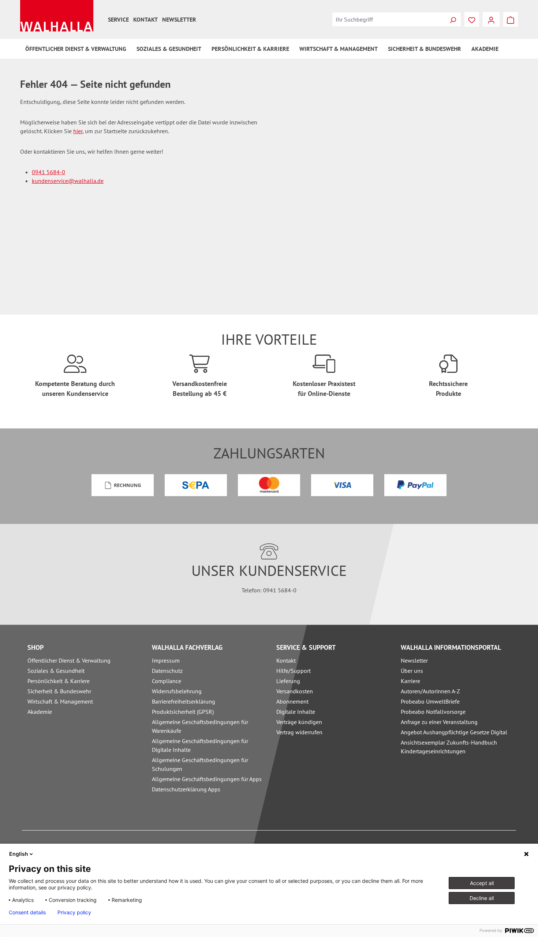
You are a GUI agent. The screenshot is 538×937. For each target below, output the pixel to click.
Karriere (410, 681)
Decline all (482, 898)
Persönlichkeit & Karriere (58, 681)
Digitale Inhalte (295, 711)
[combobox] (388, 19)
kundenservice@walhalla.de (68, 180)
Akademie (39, 711)
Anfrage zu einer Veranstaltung (439, 722)
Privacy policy (74, 912)
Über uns (412, 670)
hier (77, 131)
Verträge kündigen (299, 722)
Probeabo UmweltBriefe (430, 701)
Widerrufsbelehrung (177, 691)
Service (118, 19)
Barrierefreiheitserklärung (183, 701)
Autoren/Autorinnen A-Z (430, 691)
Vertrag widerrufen (299, 732)
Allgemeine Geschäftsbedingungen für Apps (207, 779)
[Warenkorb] (510, 19)
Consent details (27, 912)
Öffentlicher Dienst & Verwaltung (69, 660)
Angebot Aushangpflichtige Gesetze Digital (454, 732)
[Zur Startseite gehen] (56, 15)
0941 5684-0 (48, 172)
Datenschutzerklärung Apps (186, 789)
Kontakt (145, 19)
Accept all (482, 883)
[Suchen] (453, 19)
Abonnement (292, 701)
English (18, 854)
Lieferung (288, 681)
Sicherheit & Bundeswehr (59, 691)
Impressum (166, 660)
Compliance (166, 681)
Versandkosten (294, 691)
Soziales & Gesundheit (56, 670)
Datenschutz (167, 670)
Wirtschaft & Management (60, 701)
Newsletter (179, 19)
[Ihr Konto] (491, 19)
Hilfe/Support (293, 670)
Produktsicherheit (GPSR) (183, 711)
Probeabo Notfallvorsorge (433, 711)
